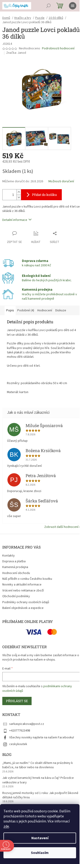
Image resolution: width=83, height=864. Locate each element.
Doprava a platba (14, 561)
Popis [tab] (10, 310)
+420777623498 (19, 730)
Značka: (16, 53)
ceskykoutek (18, 744)
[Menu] (72, 5)
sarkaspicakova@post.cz (26, 724)
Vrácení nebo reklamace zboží (23, 590)
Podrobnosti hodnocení (58, 48)
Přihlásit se (17, 701)
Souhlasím (40, 852)
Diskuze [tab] (60, 310)
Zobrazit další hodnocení (61, 527)
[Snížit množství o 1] (18, 197)
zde (6, 826)
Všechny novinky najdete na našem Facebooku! (41, 737)
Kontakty (8, 555)
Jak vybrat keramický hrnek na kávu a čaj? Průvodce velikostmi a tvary (38, 780)
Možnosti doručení (61, 181)
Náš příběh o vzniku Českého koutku (27, 579)
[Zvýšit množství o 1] (18, 192)
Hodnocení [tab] (44, 310)
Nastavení (39, 838)
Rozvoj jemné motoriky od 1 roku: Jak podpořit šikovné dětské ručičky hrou (40, 795)
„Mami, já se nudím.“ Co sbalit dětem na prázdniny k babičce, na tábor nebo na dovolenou (37, 765)
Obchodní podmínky (16, 596)
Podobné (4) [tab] (25, 310)
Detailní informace (14, 220)
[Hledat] (48, 5)
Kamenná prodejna (15, 567)
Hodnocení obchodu (16, 573)
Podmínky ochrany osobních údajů (25, 602)
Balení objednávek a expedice (23, 608)
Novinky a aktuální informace (22, 584)
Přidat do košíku (44, 194)
